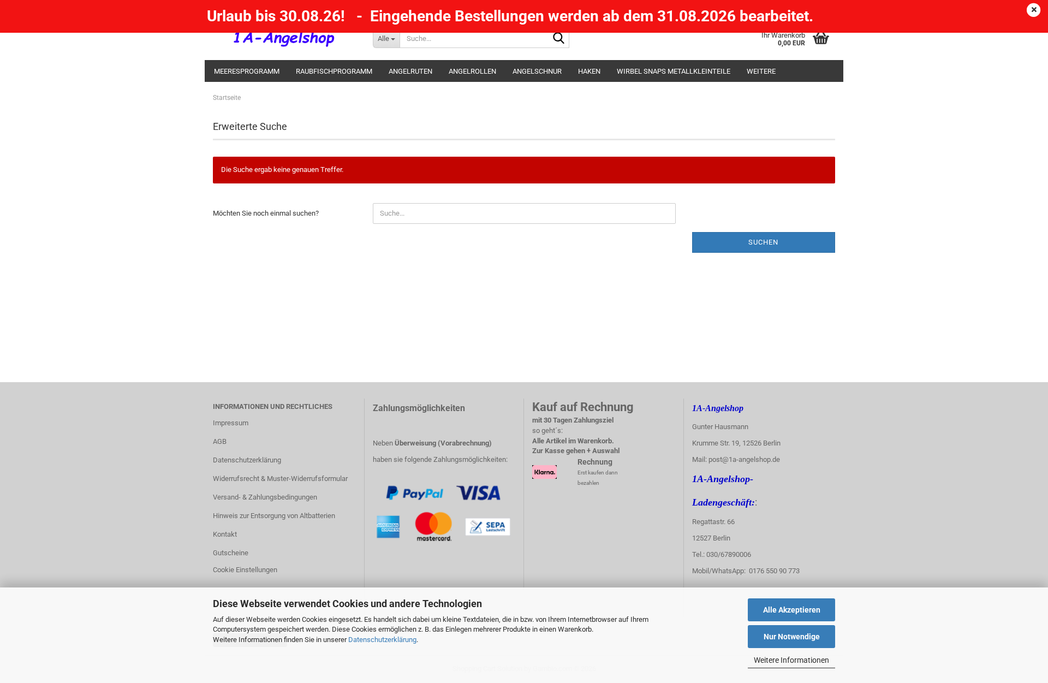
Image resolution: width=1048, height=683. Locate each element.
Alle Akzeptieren (791, 609)
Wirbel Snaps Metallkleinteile (673, 71)
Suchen (763, 242)
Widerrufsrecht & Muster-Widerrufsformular (280, 478)
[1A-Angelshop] (284, 38)
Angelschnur (537, 71)
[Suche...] (559, 39)
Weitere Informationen (791, 660)
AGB (220, 441)
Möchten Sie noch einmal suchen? (266, 213)
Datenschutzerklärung (382, 640)
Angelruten (410, 71)
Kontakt (225, 534)
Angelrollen (472, 71)
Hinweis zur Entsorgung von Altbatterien (274, 516)
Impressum (230, 423)
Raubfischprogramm (334, 71)
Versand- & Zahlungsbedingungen (265, 497)
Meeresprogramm (246, 71)
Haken (589, 71)
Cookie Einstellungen (245, 570)
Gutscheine (230, 553)
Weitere (761, 71)
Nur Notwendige (792, 636)
